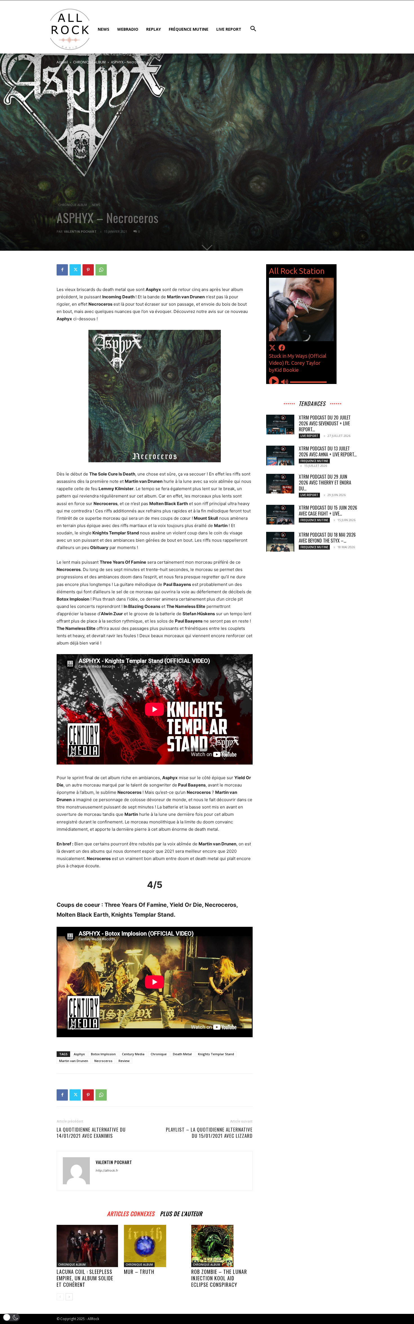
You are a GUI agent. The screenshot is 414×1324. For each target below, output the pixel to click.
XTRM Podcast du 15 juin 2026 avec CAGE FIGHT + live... (328, 510)
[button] (11, 1317)
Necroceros (103, 1061)
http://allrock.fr (107, 1170)
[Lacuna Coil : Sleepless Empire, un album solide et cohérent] (87, 1246)
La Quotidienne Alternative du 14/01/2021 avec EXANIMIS (91, 1133)
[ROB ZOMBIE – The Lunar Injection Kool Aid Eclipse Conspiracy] (222, 1246)
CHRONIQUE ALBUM (89, 62)
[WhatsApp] (101, 270)
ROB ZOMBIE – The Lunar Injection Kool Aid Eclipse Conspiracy (219, 1278)
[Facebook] (62, 270)
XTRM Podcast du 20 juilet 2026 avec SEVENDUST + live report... (325, 423)
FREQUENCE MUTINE (314, 461)
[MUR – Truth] (154, 1246)
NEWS (96, 205)
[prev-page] (60, 1296)
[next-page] (69, 1296)
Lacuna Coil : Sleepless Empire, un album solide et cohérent (85, 1278)
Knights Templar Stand (216, 1054)
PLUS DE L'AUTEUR (181, 1212)
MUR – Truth (139, 1271)
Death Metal (182, 1054)
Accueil (62, 62)
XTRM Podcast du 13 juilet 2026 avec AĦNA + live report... (328, 451)
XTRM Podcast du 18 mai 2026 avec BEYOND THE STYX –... (327, 537)
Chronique (159, 1054)
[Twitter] (75, 270)
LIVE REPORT (309, 436)
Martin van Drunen (73, 1061)
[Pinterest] (88, 270)
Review (124, 1061)
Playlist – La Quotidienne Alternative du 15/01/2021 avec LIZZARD (209, 1133)
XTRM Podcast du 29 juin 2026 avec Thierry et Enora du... (325, 482)
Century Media (133, 1054)
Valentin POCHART (80, 231)
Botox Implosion (103, 1054)
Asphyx (79, 1054)
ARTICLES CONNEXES (130, 1212)
